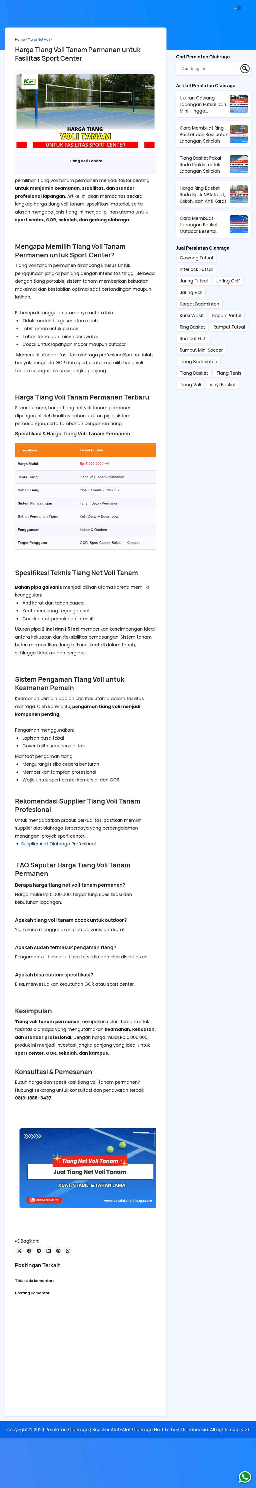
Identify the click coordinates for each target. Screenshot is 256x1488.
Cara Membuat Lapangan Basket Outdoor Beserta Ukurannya (199, 225)
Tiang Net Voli (39, 39)
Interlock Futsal (196, 269)
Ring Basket (192, 327)
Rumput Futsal (229, 327)
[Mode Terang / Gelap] (237, 8)
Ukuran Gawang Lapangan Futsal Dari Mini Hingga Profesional (203, 104)
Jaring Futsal (194, 281)
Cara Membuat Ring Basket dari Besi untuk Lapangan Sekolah (204, 134)
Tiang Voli (190, 385)
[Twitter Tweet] (19, 1251)
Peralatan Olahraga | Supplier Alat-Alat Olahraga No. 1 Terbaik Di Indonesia (127, 1430)
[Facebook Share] (29, 1251)
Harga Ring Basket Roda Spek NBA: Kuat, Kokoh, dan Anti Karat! (204, 194)
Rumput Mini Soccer (201, 350)
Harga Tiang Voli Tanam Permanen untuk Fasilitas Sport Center (77, 54)
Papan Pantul (226, 316)
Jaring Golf (228, 281)
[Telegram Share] (38, 1251)
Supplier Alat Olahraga (45, 844)
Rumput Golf (193, 339)
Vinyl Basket (223, 385)
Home (20, 39)
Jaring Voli (191, 292)
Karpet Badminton (199, 304)
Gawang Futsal (196, 258)
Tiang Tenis (229, 373)
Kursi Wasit (192, 316)
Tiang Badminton (198, 362)
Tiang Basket (194, 373)
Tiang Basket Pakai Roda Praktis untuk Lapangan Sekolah (200, 164)
